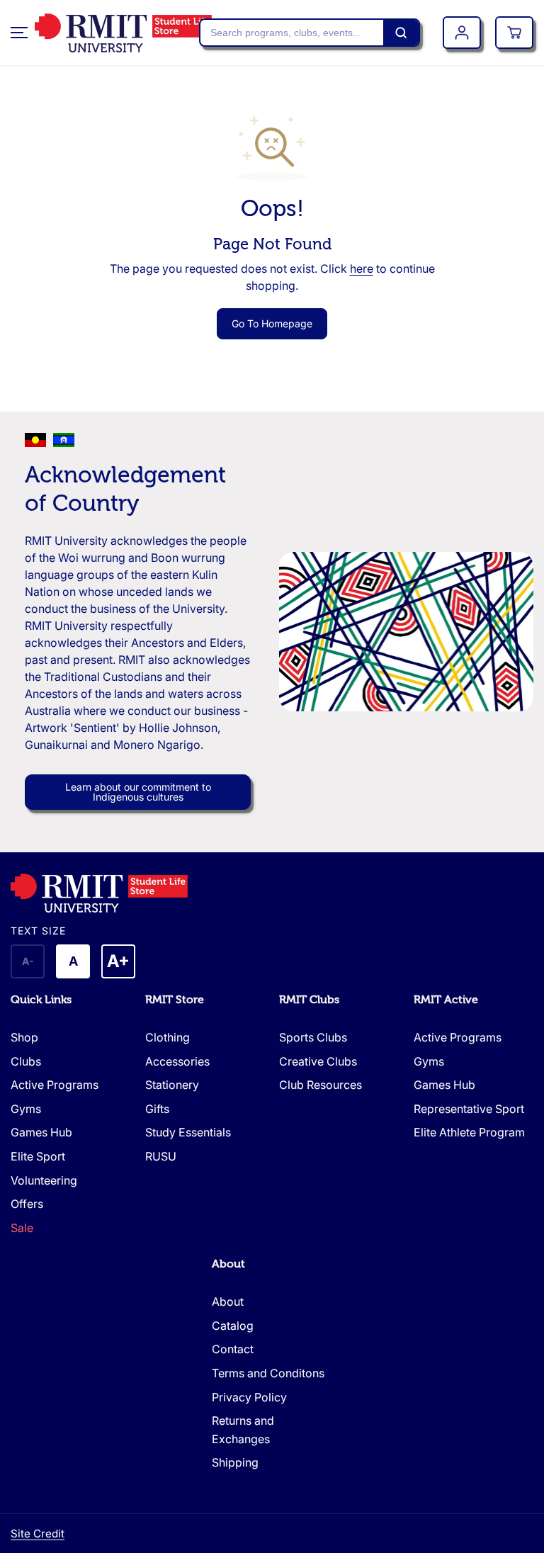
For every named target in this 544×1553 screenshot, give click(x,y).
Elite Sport (38, 1156)
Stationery (172, 1085)
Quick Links (41, 999)
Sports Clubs (313, 1037)
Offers (27, 1204)
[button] (19, 32)
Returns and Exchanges (243, 1429)
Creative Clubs (318, 1061)
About (228, 1264)
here (361, 268)
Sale (22, 1228)
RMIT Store (174, 999)
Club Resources (320, 1085)
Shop (24, 1037)
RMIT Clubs (309, 999)
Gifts (157, 1109)
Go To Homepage (272, 323)
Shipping (235, 1462)
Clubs (26, 1061)
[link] (272, 893)
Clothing (167, 1037)
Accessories (177, 1061)
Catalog (233, 1325)
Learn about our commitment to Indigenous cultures (138, 792)
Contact (233, 1349)
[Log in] (462, 32)
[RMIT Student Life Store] (105, 32)
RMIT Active (446, 999)
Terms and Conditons (268, 1373)
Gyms (26, 1109)
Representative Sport (469, 1109)
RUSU (160, 1156)
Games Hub (41, 1132)
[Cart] (514, 32)
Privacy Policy (249, 1397)
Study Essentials (188, 1132)
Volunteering (44, 1180)
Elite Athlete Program (469, 1132)
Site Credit (37, 1533)
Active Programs (54, 1085)
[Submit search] (401, 32)
